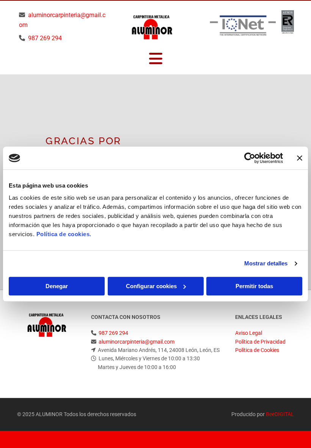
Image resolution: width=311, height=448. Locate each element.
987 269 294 (45, 38)
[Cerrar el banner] (299, 158)
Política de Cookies (257, 350)
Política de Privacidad (260, 342)
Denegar (57, 286)
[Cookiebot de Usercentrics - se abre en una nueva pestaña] (250, 158)
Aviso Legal (248, 333)
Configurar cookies (151, 286)
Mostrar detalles (266, 263)
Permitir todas (254, 286)
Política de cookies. (63, 234)
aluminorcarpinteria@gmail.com (136, 342)
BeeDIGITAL (280, 414)
